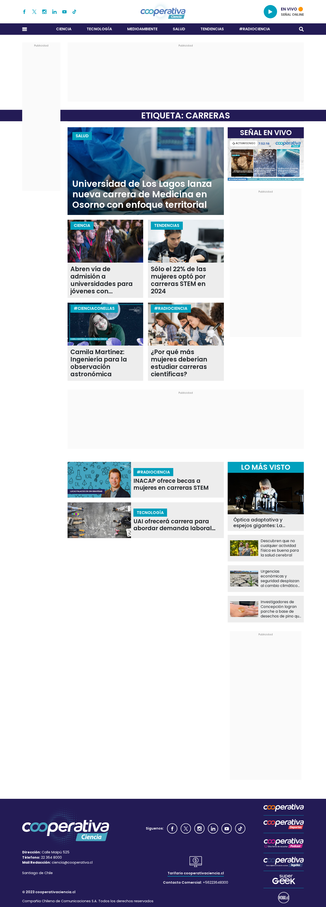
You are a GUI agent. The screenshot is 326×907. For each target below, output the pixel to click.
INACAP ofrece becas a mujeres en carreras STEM (171, 484)
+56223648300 (215, 882)
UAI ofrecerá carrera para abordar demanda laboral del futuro (172, 525)
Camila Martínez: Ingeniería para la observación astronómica (98, 363)
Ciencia (63, 29)
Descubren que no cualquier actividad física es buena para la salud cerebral (280, 548)
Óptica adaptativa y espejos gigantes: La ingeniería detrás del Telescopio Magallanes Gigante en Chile (261, 522)
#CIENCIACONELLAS (94, 308)
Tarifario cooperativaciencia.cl (196, 873)
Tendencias (212, 29)
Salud (179, 29)
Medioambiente (142, 29)
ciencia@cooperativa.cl (72, 862)
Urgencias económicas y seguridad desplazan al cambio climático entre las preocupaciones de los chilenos (280, 578)
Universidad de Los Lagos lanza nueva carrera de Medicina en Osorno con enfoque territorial (142, 194)
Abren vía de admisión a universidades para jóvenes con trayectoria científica (103, 280)
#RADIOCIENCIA (254, 29)
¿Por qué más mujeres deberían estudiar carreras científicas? (179, 363)
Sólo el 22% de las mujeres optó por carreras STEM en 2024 (178, 280)
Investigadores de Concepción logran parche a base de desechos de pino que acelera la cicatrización (281, 609)
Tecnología (99, 29)
